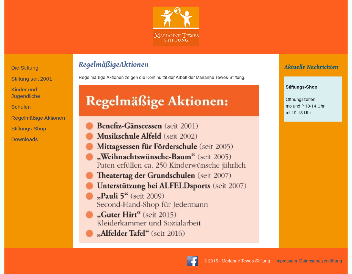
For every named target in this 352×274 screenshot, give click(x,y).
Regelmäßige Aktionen (38, 118)
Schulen (21, 107)
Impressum (286, 260)
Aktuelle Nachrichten (311, 67)
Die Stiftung (24, 68)
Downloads (24, 139)
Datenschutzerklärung (320, 260)
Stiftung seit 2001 (31, 79)
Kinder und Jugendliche (25, 93)
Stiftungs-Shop (28, 128)
